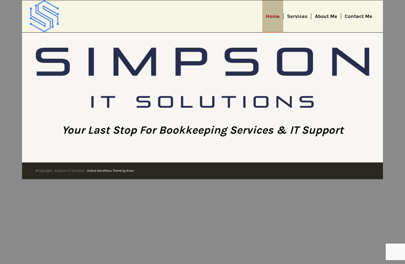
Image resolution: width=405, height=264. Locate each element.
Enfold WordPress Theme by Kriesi (110, 171)
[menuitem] (272, 16)
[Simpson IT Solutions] (44, 16)
